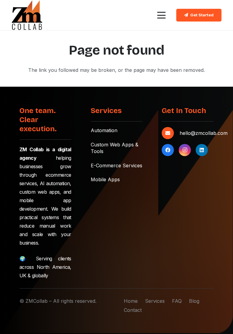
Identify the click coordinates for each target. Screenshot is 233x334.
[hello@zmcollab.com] (170, 133)
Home (131, 301)
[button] (161, 15)
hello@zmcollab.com (204, 133)
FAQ (177, 301)
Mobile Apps (105, 179)
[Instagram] (185, 150)
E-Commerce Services (116, 165)
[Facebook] (168, 150)
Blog (194, 301)
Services (155, 301)
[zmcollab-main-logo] (27, 15)
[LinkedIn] (202, 150)
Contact (133, 310)
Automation (104, 130)
